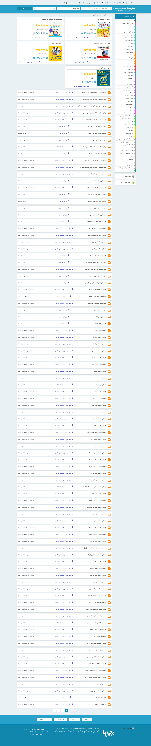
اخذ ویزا (131, 130)
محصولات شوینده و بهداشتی (125, 168)
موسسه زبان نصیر (57, 43)
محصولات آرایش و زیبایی (126, 116)
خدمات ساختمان (129, 96)
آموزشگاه (130, 58)
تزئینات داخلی (129, 93)
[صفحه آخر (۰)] (54, 710)
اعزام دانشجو (129, 133)
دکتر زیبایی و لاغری (128, 38)
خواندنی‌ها (86, 3)
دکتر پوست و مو (129, 29)
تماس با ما (74, 719)
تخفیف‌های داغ (98, 3)
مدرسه (131, 61)
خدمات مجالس (129, 104)
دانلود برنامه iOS (127, 176)
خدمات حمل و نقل (128, 113)
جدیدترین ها (110, 3)
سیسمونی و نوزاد (128, 124)
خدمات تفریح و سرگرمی (127, 142)
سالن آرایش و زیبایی (127, 23)
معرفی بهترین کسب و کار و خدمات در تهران (119, 9)
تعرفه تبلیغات (60, 719)
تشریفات (130, 101)
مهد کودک (130, 55)
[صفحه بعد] (58, 710)
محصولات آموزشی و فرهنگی (126, 139)
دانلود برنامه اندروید (126, 183)
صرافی (131, 136)
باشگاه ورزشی (129, 52)
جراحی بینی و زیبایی (127, 35)
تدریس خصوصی (128, 64)
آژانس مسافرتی (129, 127)
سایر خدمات (130, 171)
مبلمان (131, 81)
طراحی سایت (129, 165)
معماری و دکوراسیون (128, 90)
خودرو (131, 110)
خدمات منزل (130, 78)
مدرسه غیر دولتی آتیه (104, 68)
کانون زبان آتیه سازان (104, 19)
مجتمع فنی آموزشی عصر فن (102, 43)
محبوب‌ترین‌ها (74, 3)
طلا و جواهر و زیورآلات (127, 119)
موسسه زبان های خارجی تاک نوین (52, 19)
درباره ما (87, 719)
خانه (129, 3)
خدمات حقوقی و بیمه (127, 150)
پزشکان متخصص (128, 32)
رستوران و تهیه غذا (128, 67)
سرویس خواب (129, 84)
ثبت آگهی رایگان (44, 719)
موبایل (131, 156)
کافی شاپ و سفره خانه (127, 107)
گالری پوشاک (129, 122)
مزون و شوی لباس (128, 72)
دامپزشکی (130, 43)
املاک (131, 148)
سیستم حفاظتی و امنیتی (126, 153)
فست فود (130, 70)
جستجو (24, 9)
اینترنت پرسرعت (128, 162)
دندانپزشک (130, 26)
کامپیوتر (131, 159)
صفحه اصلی (107, 15)
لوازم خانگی (130, 87)
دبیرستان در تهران (97, 15)
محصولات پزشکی (128, 41)
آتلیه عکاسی (130, 75)
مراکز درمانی (130, 46)
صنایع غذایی (129, 98)
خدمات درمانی (129, 49)
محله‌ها (121, 3)
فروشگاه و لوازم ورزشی (127, 145)
